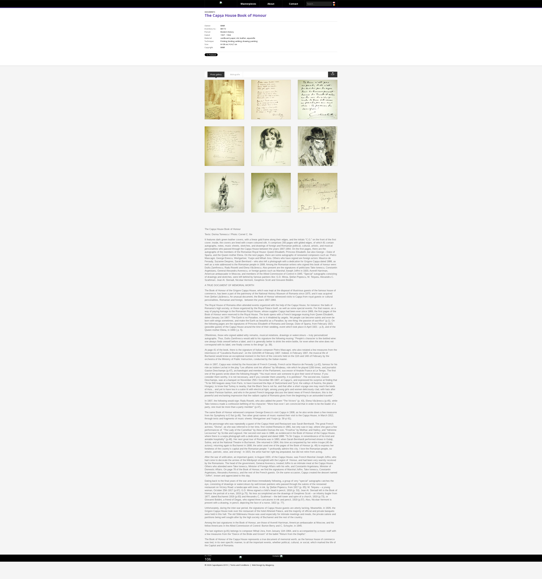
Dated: (207, 35)
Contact (293, 3)
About (270, 3)
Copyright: (209, 47)
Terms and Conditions (239, 565)
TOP (333, 74)
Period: (208, 32)
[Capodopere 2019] (221, 2)
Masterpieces (248, 3)
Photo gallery (216, 74)
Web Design (257, 565)
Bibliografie (235, 74)
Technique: (209, 41)
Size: (207, 44)
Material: (208, 38)
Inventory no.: (210, 29)
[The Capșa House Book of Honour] (224, 99)
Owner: (208, 25)
